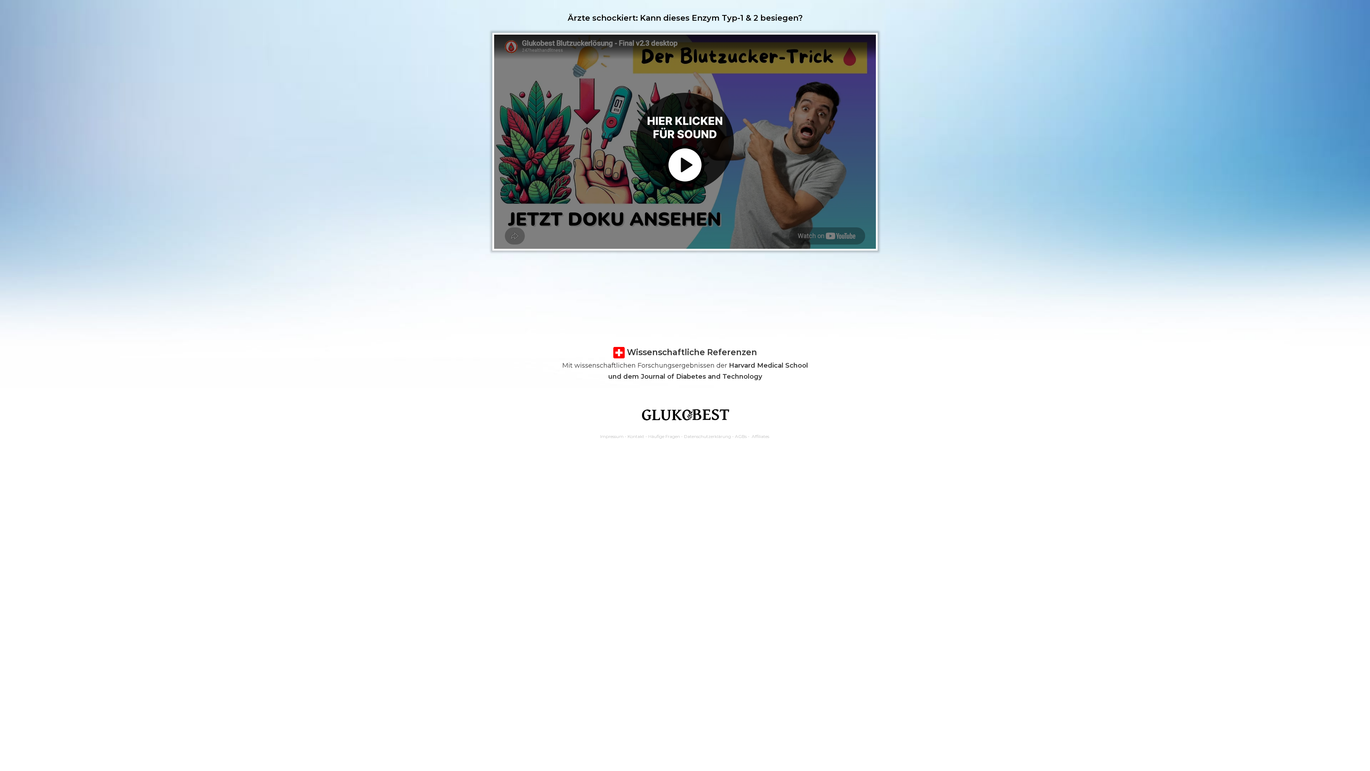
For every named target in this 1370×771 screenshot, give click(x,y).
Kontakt (636, 436)
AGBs (741, 436)
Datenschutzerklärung (707, 436)
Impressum (612, 436)
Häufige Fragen (664, 436)
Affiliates (760, 436)
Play (692, 145)
